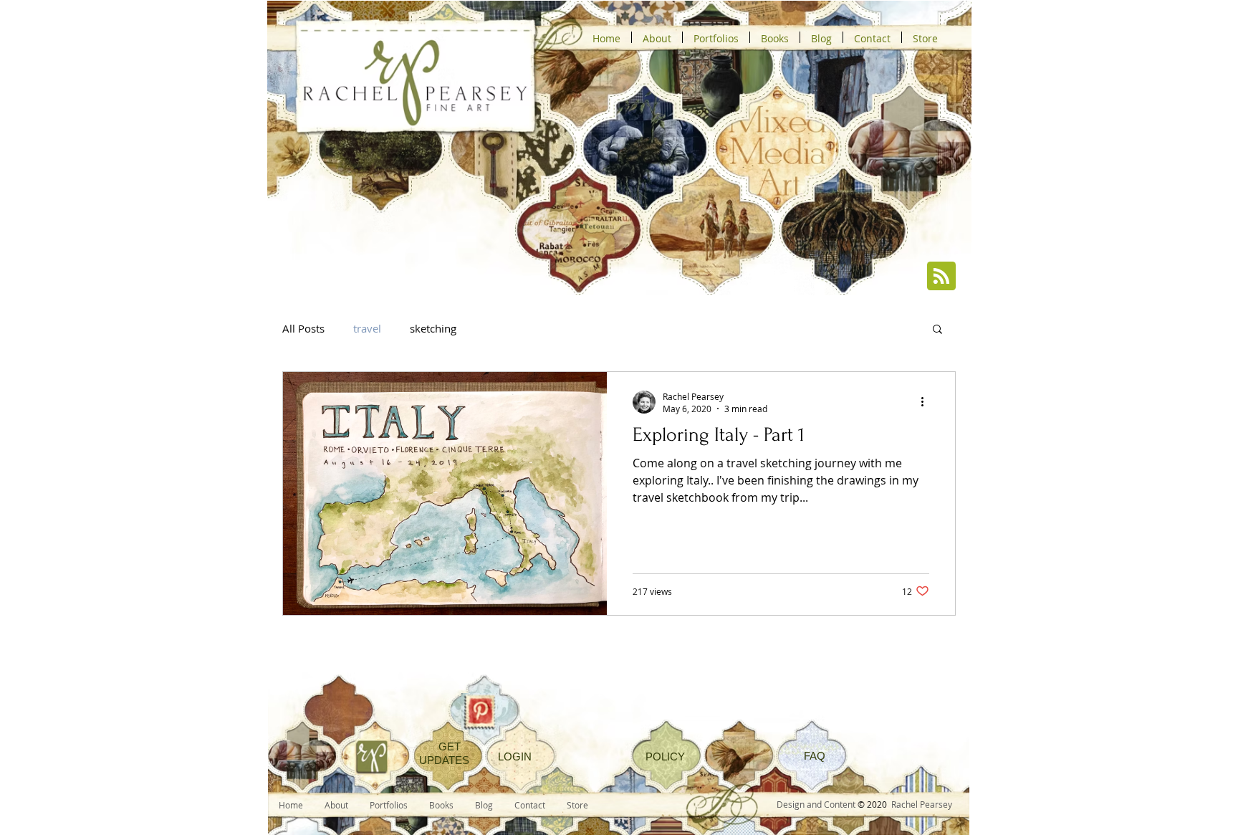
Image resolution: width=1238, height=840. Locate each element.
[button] (937, 330)
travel (367, 328)
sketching (433, 328)
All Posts (303, 328)
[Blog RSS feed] (941, 277)
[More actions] (927, 402)
